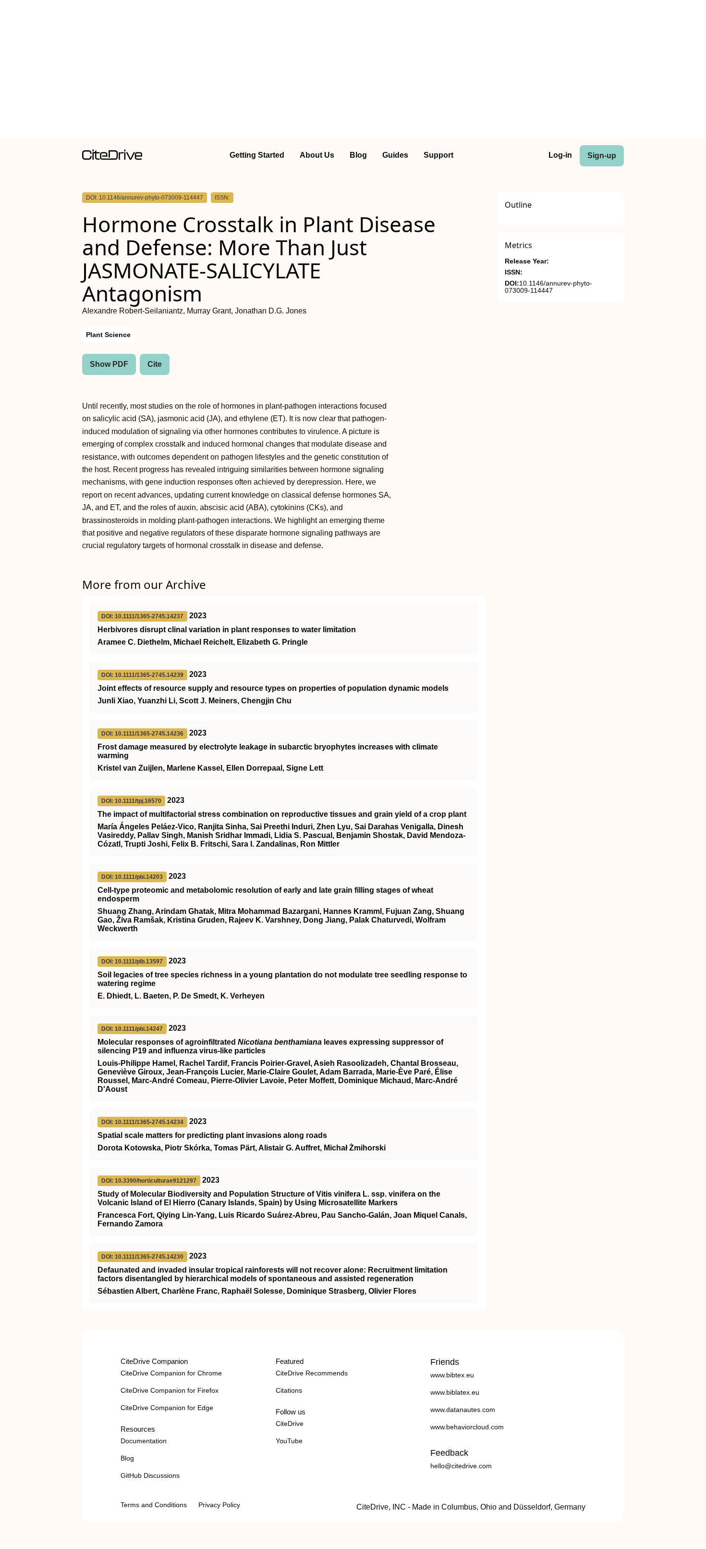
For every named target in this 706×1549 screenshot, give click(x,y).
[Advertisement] (353, 71)
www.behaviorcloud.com (467, 1427)
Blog (358, 155)
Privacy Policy (219, 1505)
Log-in (560, 155)
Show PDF (109, 364)
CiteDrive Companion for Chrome (171, 1373)
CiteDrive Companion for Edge (167, 1408)
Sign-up (601, 155)
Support (438, 155)
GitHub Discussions (150, 1475)
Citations (289, 1390)
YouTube (289, 1441)
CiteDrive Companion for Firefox (170, 1390)
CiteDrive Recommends (312, 1373)
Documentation (144, 1441)
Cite (154, 364)
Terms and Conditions (154, 1505)
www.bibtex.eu (452, 1375)
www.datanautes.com (462, 1409)
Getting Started (257, 155)
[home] (112, 157)
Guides (395, 155)
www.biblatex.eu (454, 1392)
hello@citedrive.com (461, 1466)
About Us (317, 155)
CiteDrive (290, 1423)
